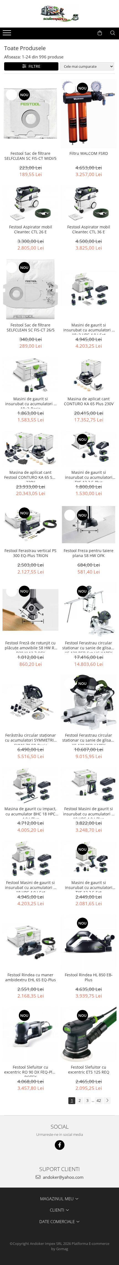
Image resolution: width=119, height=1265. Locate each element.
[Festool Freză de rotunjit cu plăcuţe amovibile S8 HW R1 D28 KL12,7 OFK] (30, 610)
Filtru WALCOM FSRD (88, 153)
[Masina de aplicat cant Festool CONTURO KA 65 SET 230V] (30, 448)
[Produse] (7, 34)
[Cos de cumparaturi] (100, 33)
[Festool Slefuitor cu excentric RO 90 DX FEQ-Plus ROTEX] (30, 1034)
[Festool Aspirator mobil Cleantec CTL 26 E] (30, 203)
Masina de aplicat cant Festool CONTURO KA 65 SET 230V (30, 476)
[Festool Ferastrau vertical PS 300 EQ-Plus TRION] (30, 525)
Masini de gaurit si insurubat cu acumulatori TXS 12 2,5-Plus (88, 476)
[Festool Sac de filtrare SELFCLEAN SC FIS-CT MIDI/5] (30, 113)
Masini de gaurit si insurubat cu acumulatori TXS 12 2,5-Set (88, 886)
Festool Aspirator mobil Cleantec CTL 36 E (88, 229)
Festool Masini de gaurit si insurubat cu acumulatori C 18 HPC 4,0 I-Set (30, 886)
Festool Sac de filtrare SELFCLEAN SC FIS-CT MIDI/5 (30, 156)
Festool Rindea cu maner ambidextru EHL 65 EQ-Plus (30, 977)
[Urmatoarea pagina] (107, 1100)
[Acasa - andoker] (59, 13)
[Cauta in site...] (113, 33)
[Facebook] (59, 1145)
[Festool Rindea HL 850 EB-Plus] (89, 942)
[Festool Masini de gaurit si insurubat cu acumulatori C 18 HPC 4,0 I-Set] (30, 858)
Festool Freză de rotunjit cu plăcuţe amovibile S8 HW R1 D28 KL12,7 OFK (30, 646)
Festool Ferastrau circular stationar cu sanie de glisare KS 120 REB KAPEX (88, 739)
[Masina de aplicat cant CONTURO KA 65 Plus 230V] (89, 375)
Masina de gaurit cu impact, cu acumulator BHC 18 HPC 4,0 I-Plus (30, 812)
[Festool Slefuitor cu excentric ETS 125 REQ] (89, 1034)
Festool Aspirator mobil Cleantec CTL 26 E (30, 229)
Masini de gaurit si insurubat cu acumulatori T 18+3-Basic (30, 402)
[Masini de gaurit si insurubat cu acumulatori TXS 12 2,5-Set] (89, 858)
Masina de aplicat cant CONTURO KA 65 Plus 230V (88, 401)
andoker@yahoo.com (63, 1177)
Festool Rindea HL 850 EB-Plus (89, 977)
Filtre (33, 66)
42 (99, 1100)
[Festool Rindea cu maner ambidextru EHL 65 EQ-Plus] (30, 941)
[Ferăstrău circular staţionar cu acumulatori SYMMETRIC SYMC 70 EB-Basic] (30, 702)
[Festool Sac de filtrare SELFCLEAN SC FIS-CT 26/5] (30, 289)
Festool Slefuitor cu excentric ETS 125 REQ (88, 1070)
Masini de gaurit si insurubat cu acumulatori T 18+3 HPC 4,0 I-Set (88, 329)
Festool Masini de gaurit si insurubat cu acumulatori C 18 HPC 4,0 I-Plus (88, 812)
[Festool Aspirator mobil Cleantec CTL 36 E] (89, 203)
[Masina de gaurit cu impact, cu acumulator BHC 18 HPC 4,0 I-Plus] (30, 785)
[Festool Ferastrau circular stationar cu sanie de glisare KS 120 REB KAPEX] (89, 702)
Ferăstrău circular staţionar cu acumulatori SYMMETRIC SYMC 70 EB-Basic (30, 739)
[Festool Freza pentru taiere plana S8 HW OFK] (89, 524)
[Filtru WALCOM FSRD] (89, 113)
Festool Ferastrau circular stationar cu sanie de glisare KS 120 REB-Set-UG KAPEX (88, 646)
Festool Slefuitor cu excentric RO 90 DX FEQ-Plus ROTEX (30, 1071)
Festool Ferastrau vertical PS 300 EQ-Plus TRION (30, 553)
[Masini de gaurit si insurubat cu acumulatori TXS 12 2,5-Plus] (89, 448)
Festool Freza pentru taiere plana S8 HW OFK (88, 553)
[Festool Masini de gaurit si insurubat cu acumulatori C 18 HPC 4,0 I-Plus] (89, 785)
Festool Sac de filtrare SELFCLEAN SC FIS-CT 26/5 (31, 328)
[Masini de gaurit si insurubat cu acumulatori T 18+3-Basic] (30, 374)
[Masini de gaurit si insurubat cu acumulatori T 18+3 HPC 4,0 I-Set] (89, 289)
